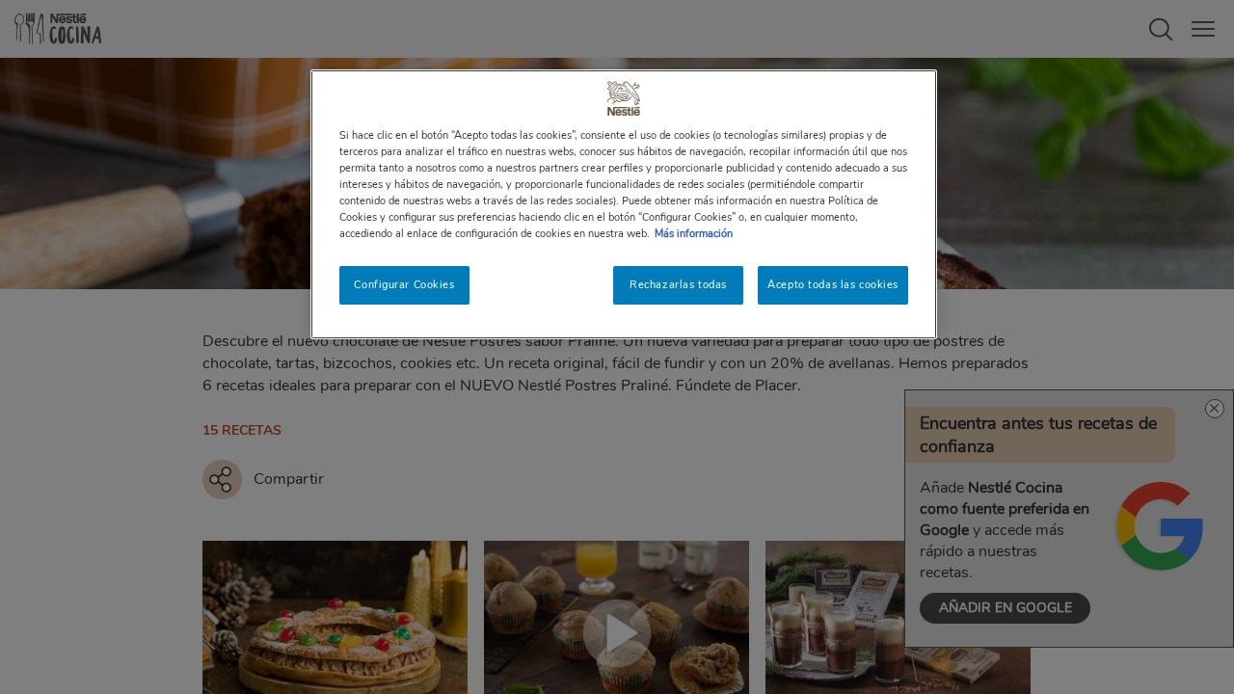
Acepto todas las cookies (833, 284)
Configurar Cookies (404, 284)
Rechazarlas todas (678, 284)
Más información (694, 233)
